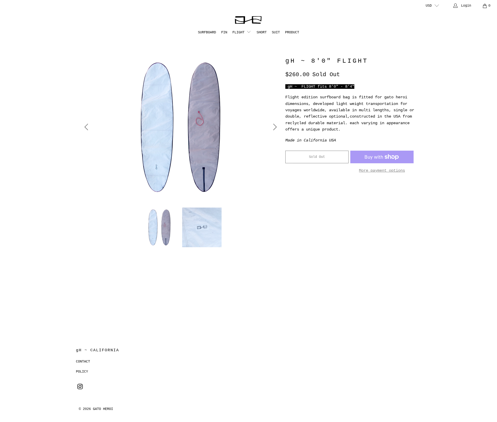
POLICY (82, 372)
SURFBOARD (207, 32)
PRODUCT (292, 32)
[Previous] (87, 127)
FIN (224, 32)
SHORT (262, 32)
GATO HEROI (103, 409)
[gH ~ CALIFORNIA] (249, 20)
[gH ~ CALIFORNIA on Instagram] (80, 387)
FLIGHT (239, 32)
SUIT (276, 32)
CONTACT (83, 362)
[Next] (274, 127)
